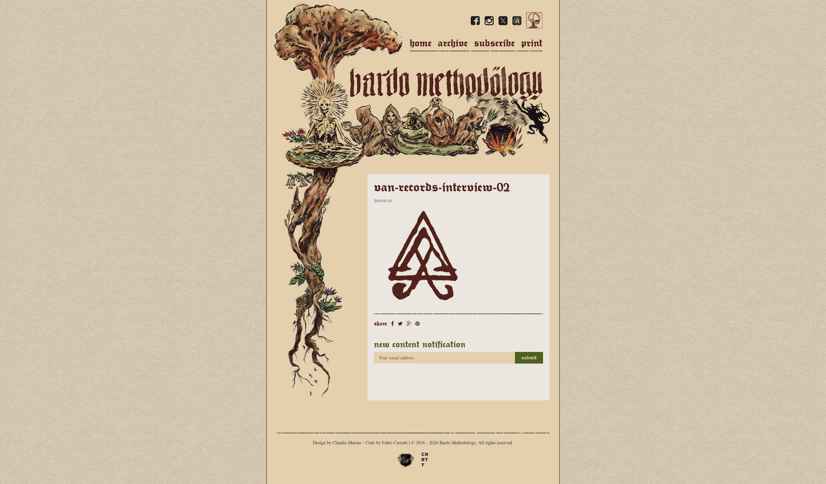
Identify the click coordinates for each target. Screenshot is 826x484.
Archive (453, 43)
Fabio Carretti (395, 442)
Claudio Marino (347, 442)
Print (531, 43)
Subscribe (494, 43)
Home (421, 43)
